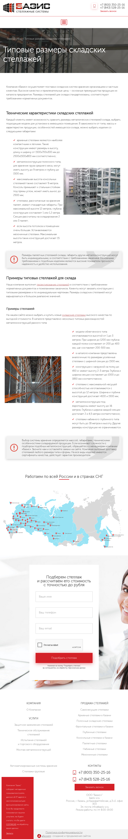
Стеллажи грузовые (33, 771)
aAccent (46, 835)
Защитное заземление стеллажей (33, 724)
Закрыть (9, 833)
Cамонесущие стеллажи (94, 709)
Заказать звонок (108, 11)
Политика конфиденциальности (64, 832)
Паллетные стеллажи (94, 743)
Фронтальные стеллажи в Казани (94, 726)
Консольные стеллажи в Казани (94, 737)
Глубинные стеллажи (94, 732)
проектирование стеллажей (53, 284)
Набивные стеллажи (94, 748)
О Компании (34, 709)
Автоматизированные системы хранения (33, 765)
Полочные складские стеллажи (94, 720)
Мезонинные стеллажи (94, 754)
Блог (20, 38)
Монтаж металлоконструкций (33, 749)
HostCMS (94, 818)
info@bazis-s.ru (100, 806)
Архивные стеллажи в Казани (94, 715)
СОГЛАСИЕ (11, 824)
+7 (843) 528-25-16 (112, 7)
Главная (11, 38)
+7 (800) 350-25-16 (112, 4)
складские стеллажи (74, 314)
